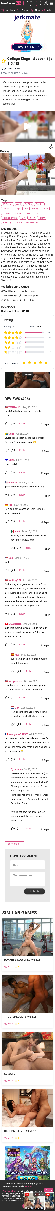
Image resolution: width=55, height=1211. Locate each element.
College (16, 208)
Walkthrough (10, 290)
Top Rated (10, 10)
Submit (34, 891)
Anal (18, 204)
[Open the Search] (40, 3)
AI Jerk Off (30, 3)
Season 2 (6, 280)
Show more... (14, 843)
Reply (22, 423)
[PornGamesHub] (11, 3)
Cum (26, 208)
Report (47, 424)
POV (23, 217)
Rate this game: (12, 363)
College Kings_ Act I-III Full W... (20, 300)
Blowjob (39, 204)
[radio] (24, 363)
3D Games (7, 204)
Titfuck (18, 222)
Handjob (18, 213)
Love (36, 213)
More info (28, 1186)
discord (27, 311)
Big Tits (28, 204)
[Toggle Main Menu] (51, 3)
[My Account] (46, 3)
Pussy (32, 217)
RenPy (42, 217)
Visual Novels (32, 222)
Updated (50, 10)
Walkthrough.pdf (30, 295)
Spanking (7, 222)
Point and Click (10, 217)
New (37, 10)
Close (50, 82)
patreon (23, 311)
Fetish (45, 208)
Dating (35, 208)
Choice (6, 208)
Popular (25, 10)
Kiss (28, 213)
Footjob (6, 213)
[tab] (20, 192)
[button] (27, 126)
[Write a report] (50, 146)
